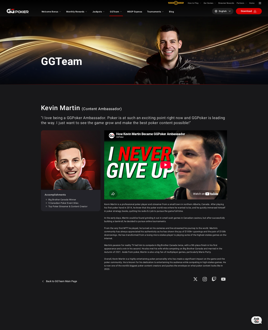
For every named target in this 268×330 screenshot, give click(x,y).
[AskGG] (256, 320)
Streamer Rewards (226, 3)
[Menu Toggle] (260, 3)
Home (251, 3)
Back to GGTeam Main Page (61, 281)
